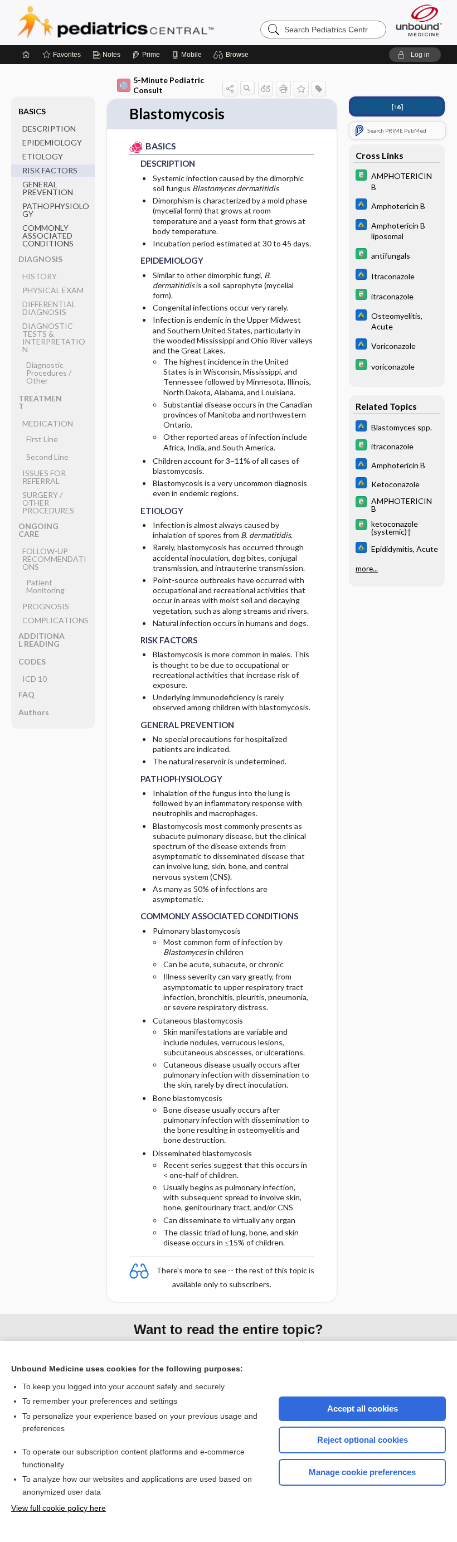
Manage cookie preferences (362, 1472)
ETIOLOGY (42, 156)
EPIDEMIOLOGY (52, 142)
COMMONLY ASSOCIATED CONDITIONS (48, 235)
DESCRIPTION (49, 128)
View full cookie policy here (58, 1508)
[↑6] (397, 107)
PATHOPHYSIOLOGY (55, 210)
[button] (232, 54)
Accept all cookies (362, 1408)
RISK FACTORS (49, 170)
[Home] (26, 54)
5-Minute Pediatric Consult (168, 85)
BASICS (32, 111)
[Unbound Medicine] (419, 20)
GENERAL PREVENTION (47, 188)
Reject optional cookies (362, 1439)
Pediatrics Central (155, 22)
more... (367, 568)
